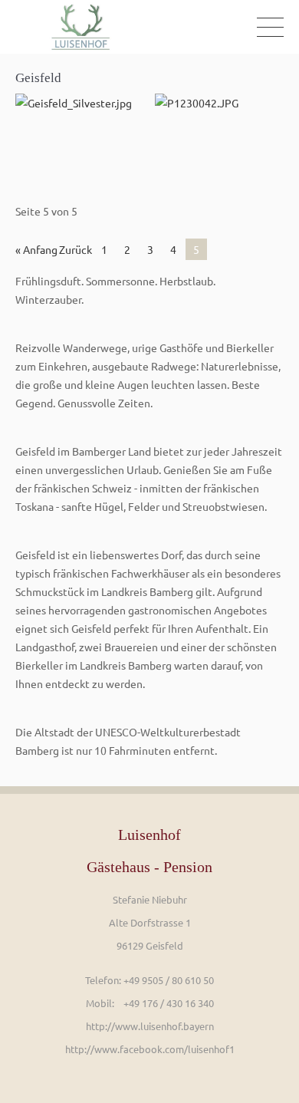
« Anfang (36, 249)
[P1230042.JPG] (219, 136)
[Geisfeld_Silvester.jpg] (79, 136)
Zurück (75, 249)
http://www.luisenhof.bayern (150, 1025)
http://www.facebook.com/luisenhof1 (150, 1048)
